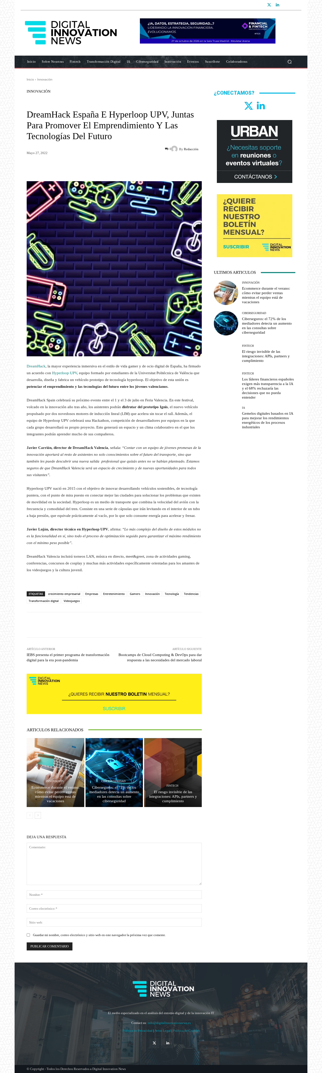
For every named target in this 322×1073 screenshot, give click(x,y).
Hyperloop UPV (64, 373)
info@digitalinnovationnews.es (169, 1023)
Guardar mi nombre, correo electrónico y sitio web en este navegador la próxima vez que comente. (99, 935)
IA (243, 407)
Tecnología (172, 594)
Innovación (44, 79)
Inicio (30, 79)
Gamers (135, 594)
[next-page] (38, 815)
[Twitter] (269, 5)
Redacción (191, 149)
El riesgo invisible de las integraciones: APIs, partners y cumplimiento (173, 796)
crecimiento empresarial (64, 594)
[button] (289, 62)
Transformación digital (44, 601)
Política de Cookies (186, 1030)
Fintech (172, 785)
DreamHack (36, 366)
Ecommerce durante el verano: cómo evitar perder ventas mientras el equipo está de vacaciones (55, 794)
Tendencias (191, 594)
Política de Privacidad (138, 1030)
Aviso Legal (163, 1030)
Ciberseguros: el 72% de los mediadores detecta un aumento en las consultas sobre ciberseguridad (114, 794)
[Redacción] (175, 149)
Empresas (91, 594)
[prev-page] (30, 815)
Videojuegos (72, 601)
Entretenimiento (114, 594)
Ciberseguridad (113, 781)
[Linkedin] (277, 5)
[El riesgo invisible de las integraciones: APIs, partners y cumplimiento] (173, 772)
